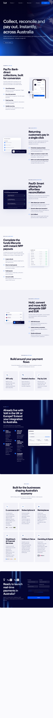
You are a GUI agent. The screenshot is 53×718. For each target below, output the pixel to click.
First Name (29, 579)
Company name (41, 584)
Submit (38, 597)
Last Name (40, 579)
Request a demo (8, 42)
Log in (45, 2)
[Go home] (5, 3)
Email (28, 584)
